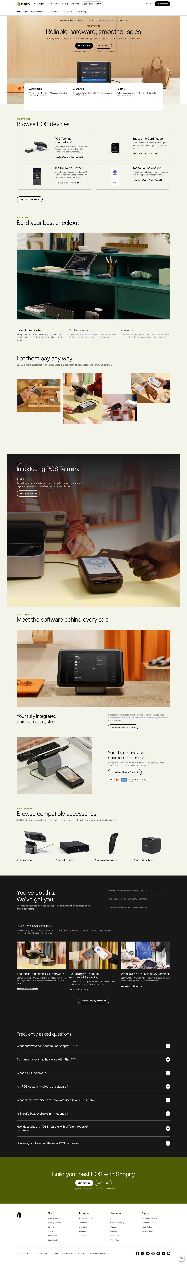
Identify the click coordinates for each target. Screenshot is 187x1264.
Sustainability (53, 1240)
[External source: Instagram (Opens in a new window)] (153, 1253)
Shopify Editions (54, 1223)
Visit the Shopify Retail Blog (93, 1001)
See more (123, 20)
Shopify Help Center (149, 1218)
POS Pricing (81, 12)
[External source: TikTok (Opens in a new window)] (158, 1253)
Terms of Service (42, 1253)
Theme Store (84, 1223)
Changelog (114, 1240)
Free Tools (114, 1236)
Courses (113, 1231)
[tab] (41, 332)
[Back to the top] (19, 1215)
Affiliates (82, 1236)
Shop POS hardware (29, 199)
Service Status (147, 1231)
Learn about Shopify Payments (125, 772)
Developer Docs (85, 1218)
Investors (51, 1231)
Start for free (162, 4)
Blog (112, 1218)
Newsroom (52, 1236)
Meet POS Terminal (28, 493)
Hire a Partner (147, 1227)
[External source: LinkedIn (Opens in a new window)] (163, 1253)
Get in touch (103, 45)
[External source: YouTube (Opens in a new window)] (148, 1253)
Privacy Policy (68, 1253)
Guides (113, 1227)
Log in (148, 4)
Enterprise (75, 4)
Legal (56, 1253)
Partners (82, 1231)
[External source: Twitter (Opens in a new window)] (142, 1253)
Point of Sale (22, 12)
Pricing (65, 4)
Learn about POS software (123, 727)
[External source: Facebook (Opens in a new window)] (137, 1253)
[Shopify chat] (181, 1258)
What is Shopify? (54, 1218)
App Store (83, 1227)
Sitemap (81, 1253)
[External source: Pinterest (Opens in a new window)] (168, 1253)
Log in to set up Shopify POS (104, 51)
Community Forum (149, 1223)
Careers (51, 1227)
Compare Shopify (117, 1223)
